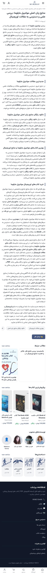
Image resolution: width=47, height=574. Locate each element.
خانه (44, 9)
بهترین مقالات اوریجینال (36, 328)
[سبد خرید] (4, 3)
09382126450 (39, 499)
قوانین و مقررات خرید (38, 549)
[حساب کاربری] (9, 3)
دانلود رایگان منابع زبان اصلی (16, 328)
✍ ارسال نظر (38, 337)
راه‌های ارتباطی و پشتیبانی (37, 553)
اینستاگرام (40, 513)
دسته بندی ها (41, 525)
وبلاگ (43, 537)
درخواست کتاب (40, 533)
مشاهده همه (6, 346)
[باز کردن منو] (43, 3)
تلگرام (42, 504)
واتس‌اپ (41, 508)
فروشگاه (42, 529)
